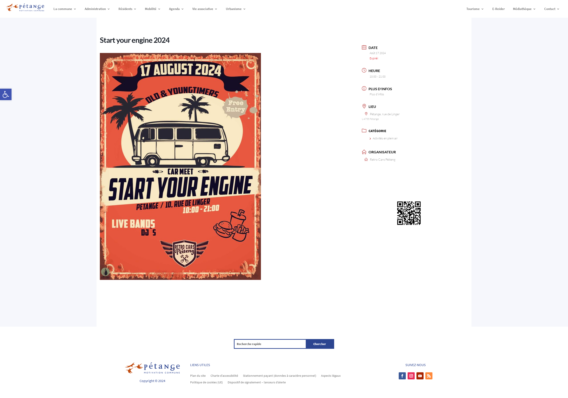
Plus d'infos (377, 94)
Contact (549, 9)
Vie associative (202, 9)
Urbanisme (234, 9)
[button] (6, 94)
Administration (95, 9)
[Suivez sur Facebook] (402, 375)
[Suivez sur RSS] (428, 375)
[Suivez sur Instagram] (411, 375)
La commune (62, 9)
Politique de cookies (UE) (206, 382)
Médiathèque (522, 9)
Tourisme (473, 9)
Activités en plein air (385, 138)
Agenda (174, 9)
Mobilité (150, 9)
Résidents (125, 9)
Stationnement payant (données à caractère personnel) (279, 375)
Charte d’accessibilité (224, 375)
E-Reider (498, 9)
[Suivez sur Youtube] (420, 375)
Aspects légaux (331, 375)
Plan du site (198, 375)
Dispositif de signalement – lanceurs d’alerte (257, 382)
